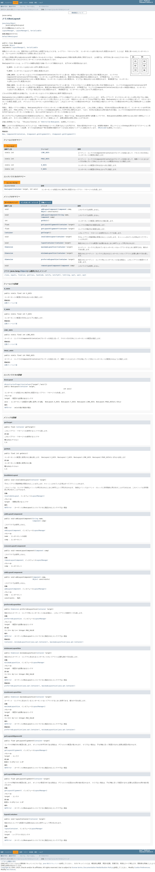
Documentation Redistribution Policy (98, 867)
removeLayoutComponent (50, 266)
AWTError (8, 407)
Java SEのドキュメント (51, 863)
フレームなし (31, 6)
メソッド (35, 9)
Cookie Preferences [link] (142, 867)
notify (48, 275)
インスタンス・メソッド (29, 202)
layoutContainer (48, 243)
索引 (35, 2)
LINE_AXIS (45, 152)
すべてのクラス (44, 6)
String (61, 215)
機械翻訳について (77, 13)
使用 (21, 2)
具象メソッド (46, 202)
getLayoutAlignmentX (49, 225)
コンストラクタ (27, 9)
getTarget (45, 233)
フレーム (22, 6)
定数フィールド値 (10, 303)
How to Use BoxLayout (50, 122)
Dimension (9, 247)
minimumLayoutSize (49, 253)
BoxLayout (8, 189)
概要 (2, 2)
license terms (77, 867)
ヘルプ (41, 2)
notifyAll (57, 275)
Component (62, 209)
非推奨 (31, 2)
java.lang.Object (8, 23)
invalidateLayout (48, 237)
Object (12, 45)
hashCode (39, 275)
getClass (30, 275)
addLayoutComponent (49, 209)
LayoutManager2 (22, 31)
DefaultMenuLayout (10, 36)
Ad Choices (11, 869)
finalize (21, 275)
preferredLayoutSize (49, 259)
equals (13, 275)
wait (73, 275)
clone (6, 275)
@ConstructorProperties (14, 384)
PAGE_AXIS (45, 159)
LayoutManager (8, 31)
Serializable (35, 31)
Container (18, 189)
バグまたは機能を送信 (8, 861)
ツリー (26, 2)
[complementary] (142, 867)
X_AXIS (44, 165)
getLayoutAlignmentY (49, 229)
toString (66, 275)
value (27, 384)
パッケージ (8, 2)
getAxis (44, 220)
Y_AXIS (44, 169)
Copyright (5, 867)
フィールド (17, 9)
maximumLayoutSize (49, 247)
